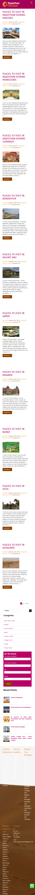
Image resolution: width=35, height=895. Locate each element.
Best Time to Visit (9, 621)
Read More (7, 57)
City (5, 669)
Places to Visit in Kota (13, 487)
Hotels (6, 624)
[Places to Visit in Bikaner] (11, 390)
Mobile (6, 676)
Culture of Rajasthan (16, 697)
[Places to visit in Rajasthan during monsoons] (11, 95)
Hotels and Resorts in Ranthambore (21, 707)
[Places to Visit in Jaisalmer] (11, 563)
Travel (6, 644)
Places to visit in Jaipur (5, 841)
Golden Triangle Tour (27, 791)
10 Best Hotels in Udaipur (18, 727)
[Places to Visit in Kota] (11, 504)
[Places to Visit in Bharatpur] (11, 213)
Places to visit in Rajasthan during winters (14, 15)
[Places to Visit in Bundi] (11, 447)
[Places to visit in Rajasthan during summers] (11, 157)
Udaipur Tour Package (27, 771)
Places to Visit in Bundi (13, 430)
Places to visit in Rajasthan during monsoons (14, 76)
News (6, 632)
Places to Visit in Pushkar (5, 892)
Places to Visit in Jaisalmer (13, 546)
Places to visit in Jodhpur (5, 854)
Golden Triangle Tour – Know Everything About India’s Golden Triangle (21, 738)
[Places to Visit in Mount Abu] (11, 272)
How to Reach (8, 628)
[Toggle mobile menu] (31, 3)
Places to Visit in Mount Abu (13, 256)
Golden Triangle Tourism (5, 775)
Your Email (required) (10, 663)
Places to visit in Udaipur (5, 848)
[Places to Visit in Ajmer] (11, 331)
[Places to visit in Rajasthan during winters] (11, 33)
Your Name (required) (10, 656)
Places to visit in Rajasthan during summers (14, 138)
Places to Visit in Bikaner (13, 373)
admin (6, 22)
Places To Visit (7, 24)
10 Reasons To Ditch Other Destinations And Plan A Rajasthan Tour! (21, 718)
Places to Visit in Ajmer (13, 315)
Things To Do (8, 640)
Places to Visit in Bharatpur (13, 197)
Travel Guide (8, 648)
